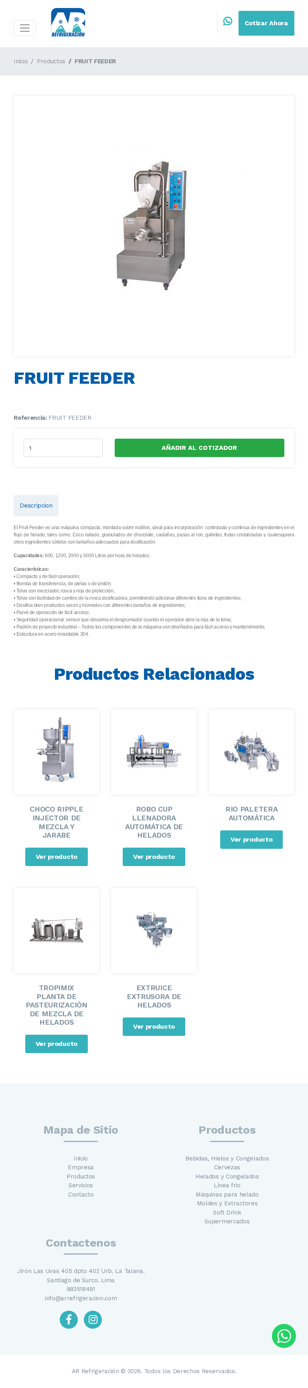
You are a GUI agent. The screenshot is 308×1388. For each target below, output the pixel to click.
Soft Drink (227, 1212)
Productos (51, 61)
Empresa (81, 1167)
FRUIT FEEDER (95, 61)
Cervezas (227, 1167)
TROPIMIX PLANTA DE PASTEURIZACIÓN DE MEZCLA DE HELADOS (56, 1004)
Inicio (21, 61)
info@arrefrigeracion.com (81, 1298)
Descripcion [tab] (36, 505)
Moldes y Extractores (227, 1203)
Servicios (81, 1185)
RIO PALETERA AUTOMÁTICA (251, 813)
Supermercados (227, 1221)
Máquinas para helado (227, 1194)
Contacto (80, 1194)
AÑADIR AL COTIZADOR (199, 447)
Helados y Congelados (227, 1176)
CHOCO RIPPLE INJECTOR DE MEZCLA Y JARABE (56, 822)
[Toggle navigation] (25, 28)
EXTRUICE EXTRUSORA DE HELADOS (154, 996)
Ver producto (56, 856)
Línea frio (227, 1185)
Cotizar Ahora (266, 23)
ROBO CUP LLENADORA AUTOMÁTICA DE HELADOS (154, 822)
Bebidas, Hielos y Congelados (227, 1158)
